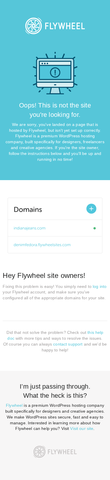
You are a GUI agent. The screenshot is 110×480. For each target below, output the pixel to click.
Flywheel (14, 405)
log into (99, 286)
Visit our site (81, 428)
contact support (67, 344)
